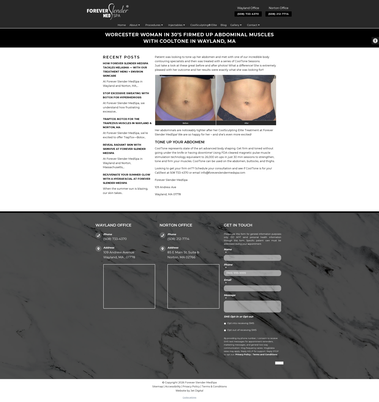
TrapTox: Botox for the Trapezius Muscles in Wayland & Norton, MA (127, 123)
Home (122, 25)
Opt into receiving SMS (240, 323)
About (134, 25)
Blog (224, 25)
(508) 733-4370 (248, 14)
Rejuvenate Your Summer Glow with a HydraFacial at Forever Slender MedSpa (126, 178)
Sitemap (157, 386)
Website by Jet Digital (189, 390)
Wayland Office (248, 8)
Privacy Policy (243, 354)
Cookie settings (189, 397)
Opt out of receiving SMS (242, 330)
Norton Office (278, 8)
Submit (279, 363)
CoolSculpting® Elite (203, 25)
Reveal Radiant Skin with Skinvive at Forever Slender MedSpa (124, 149)
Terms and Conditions (265, 354)
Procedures (152, 25)
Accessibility (173, 386)
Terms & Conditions (214, 386)
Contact (252, 25)
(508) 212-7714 (278, 14)
